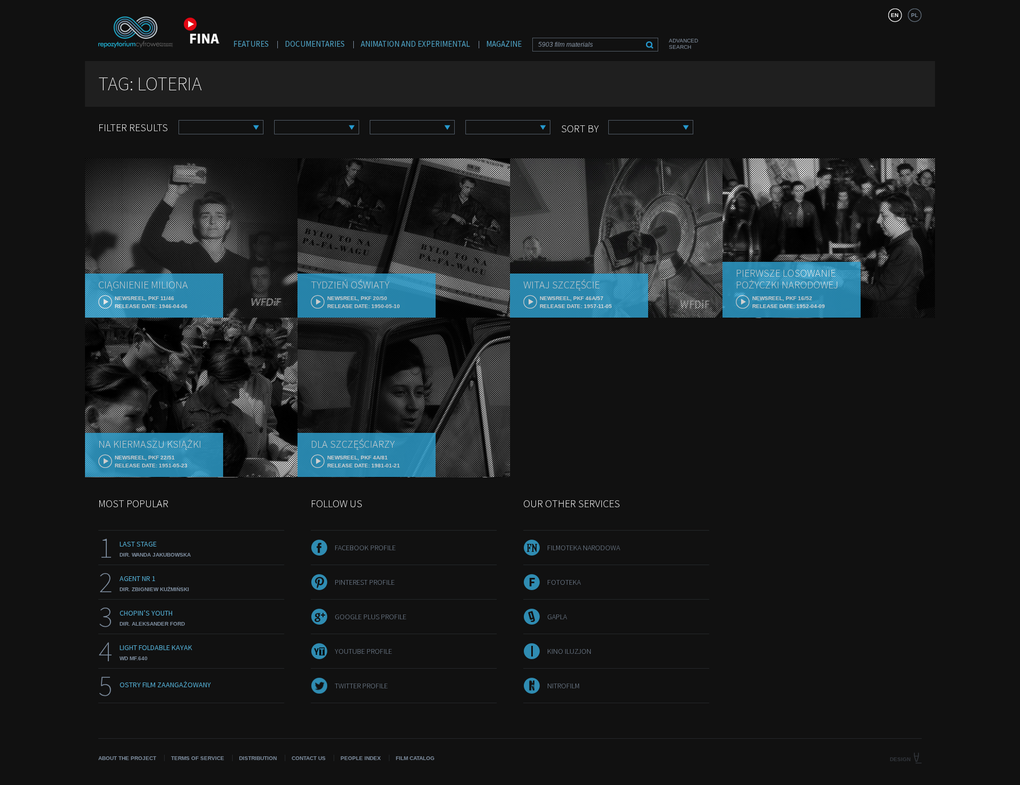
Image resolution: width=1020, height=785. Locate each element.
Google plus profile (370, 616)
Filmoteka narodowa (583, 547)
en (894, 15)
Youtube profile (363, 651)
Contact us (309, 758)
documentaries (315, 44)
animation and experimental (415, 44)
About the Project (127, 758)
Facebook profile (365, 547)
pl (914, 15)
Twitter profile (361, 685)
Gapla (557, 616)
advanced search (683, 44)
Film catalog (415, 758)
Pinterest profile (365, 582)
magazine (504, 44)
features (251, 44)
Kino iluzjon (569, 651)
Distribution (258, 758)
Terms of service (197, 758)
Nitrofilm (563, 685)
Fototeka (564, 582)
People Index (361, 758)
